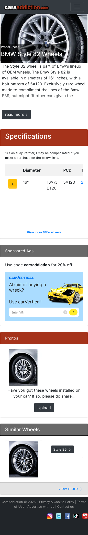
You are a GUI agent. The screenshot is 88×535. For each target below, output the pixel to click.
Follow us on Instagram (50, 516)
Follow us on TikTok (76, 516)
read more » (16, 114)
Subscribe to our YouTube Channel (85, 516)
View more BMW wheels (44, 232)
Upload (44, 407)
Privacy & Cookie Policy (56, 502)
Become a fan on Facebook (67, 516)
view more (68, 488)
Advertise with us (40, 506)
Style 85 (60, 449)
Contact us (65, 506)
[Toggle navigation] (77, 7)
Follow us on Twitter (59, 516)
